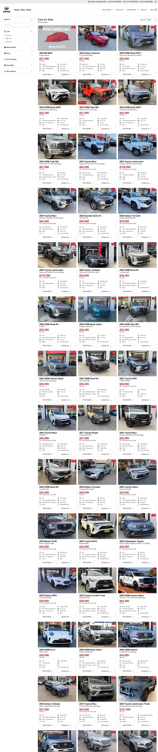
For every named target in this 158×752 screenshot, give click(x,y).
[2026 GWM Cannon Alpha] (57, 363)
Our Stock (119, 10)
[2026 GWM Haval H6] (137, 255)
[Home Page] (6, 9)
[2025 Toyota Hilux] (57, 201)
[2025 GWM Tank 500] (57, 146)
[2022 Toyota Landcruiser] (137, 146)
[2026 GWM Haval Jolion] (97, 309)
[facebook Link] (155, 2)
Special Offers (131, 10)
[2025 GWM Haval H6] (97, 363)
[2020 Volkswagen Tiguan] (137, 526)
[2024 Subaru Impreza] (97, 38)
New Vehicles (106, 10)
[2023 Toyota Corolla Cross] (97, 580)
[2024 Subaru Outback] (97, 255)
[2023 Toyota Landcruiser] (57, 255)
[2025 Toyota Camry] (137, 472)
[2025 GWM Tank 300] (97, 92)
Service (143, 10)
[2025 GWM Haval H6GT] (137, 38)
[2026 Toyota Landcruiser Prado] (137, 689)
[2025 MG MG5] (57, 38)
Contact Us (65, 74)
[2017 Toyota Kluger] (97, 418)
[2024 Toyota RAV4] (97, 526)
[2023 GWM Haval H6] (57, 472)
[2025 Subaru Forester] (137, 201)
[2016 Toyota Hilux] (97, 689)
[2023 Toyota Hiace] (57, 418)
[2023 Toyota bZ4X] (137, 363)
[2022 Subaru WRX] (57, 580)
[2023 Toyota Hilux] (137, 418)
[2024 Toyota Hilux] (97, 146)
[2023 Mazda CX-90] (57, 526)
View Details (47, 74)
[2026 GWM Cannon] (137, 634)
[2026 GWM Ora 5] (57, 634)
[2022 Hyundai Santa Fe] (97, 201)
